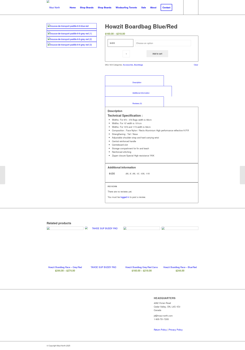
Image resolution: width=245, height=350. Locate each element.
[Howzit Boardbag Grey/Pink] (2, 175)
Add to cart (157, 53)
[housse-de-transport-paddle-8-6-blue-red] (72, 26)
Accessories (128, 64)
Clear (196, 65)
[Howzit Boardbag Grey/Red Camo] (242, 175)
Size (112, 43)
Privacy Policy (176, 329)
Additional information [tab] (138, 93)
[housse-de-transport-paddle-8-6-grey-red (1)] (72, 33)
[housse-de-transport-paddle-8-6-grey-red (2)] (72, 39)
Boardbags (138, 64)
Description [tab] (134, 82)
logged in (124, 197)
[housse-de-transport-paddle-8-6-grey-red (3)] (72, 44)
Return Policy (160, 329)
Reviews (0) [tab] (134, 103)
